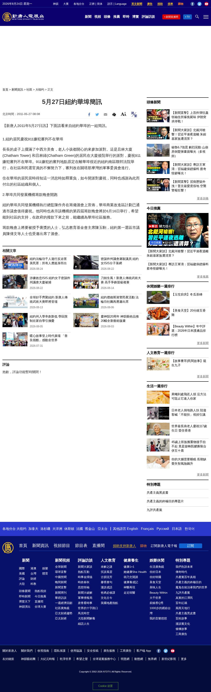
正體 (92, 3)
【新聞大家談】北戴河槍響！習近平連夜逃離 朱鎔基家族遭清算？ (188, 134)
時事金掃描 (85, 577)
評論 (22, 578)
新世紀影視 (169, 659)
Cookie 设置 (105, 685)
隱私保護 (60, 650)
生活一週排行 (157, 386)
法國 (79, 528)
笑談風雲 (106, 571)
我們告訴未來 (184, 566)
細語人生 (83, 623)
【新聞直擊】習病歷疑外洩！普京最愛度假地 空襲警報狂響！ (188, 186)
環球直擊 (61, 571)
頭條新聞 (154, 102)
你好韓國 (155, 577)
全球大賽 (40, 606)
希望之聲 (82, 659)
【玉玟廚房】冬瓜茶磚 (186, 294)
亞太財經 (61, 618)
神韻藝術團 (28, 659)
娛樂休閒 (157, 560)
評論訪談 (148, 16)
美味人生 (155, 587)
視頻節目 (62, 545)
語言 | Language (117, 3)
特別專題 (154, 484)
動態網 (138, 659)
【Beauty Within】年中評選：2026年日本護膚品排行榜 (188, 330)
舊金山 (90, 528)
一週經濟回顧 (63, 603)
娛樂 (45, 568)
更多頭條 (203, 198)
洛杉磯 (45, 528)
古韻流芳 (106, 577)
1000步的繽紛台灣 (160, 610)
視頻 (97, 16)
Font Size (124, 114)
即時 (126, 16)
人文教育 (108, 560)
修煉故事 (181, 628)
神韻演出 (24, 606)
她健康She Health (135, 571)
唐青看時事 (85, 603)
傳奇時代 (181, 571)
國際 (22, 568)
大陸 (22, 583)
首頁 (5, 89)
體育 (45, 573)
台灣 (33, 573)
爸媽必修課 (108, 592)
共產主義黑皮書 (157, 492)
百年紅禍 (181, 603)
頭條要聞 (24, 591)
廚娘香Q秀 (156, 603)
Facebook (192, 4)
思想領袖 (83, 587)
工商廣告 (181, 634)
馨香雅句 (106, 582)
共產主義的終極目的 (189, 582)
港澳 (33, 568)
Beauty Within (159, 592)
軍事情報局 (85, 597)
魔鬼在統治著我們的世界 (191, 587)
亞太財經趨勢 (63, 613)
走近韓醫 (129, 592)
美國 (22, 573)
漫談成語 (106, 587)
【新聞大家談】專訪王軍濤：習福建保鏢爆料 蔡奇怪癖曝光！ (188, 169)
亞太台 (103, 528)
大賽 (66, 3)
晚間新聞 (61, 582)
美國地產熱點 (109, 603)
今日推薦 (154, 208)
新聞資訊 (17, 89)
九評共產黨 (154, 510)
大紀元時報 (47, 659)
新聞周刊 (61, 592)
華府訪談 (61, 597)
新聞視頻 (62, 560)
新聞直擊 (61, 587)
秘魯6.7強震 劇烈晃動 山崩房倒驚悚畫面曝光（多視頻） (189, 151)
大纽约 (39, 89)
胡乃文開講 (131, 577)
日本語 (177, 528)
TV (188, 16)
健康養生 (131, 560)
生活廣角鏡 (157, 566)
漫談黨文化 (183, 623)
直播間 (98, 545)
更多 (184, 659)
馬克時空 (83, 613)
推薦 (116, 16)
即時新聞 (24, 596)
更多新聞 (203, 343)
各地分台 (79, 3)
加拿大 (33, 528)
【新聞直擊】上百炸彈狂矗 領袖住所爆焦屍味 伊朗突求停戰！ (190, 117)
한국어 (190, 528)
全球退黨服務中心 (104, 659)
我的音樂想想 (158, 618)
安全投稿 (92, 650)
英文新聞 (136, 3)
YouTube (206, 4)
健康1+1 (129, 566)
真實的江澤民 (184, 597)
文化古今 (106, 597)
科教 (33, 583)
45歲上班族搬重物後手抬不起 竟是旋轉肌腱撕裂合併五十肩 (188, 446)
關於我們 (27, 650)
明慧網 (125, 659)
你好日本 (155, 571)
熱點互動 (83, 571)
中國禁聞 (61, 577)
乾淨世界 (65, 659)
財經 (33, 578)
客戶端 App (143, 650)
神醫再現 (129, 587)
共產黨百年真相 (186, 577)
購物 (180, 3)
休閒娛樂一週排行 (160, 286)
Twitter (199, 4)
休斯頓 (69, 528)
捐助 (160, 3)
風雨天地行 (183, 608)
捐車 (170, 3)
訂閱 (190, 546)
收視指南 (43, 650)
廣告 (149, 3)
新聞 (88, 16)
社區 (29, 89)
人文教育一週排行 (160, 353)
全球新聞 (61, 566)
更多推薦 (203, 276)
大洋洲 (57, 528)
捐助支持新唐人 (124, 546)
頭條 (107, 16)
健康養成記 (131, 582)
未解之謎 (106, 566)
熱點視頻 (40, 591)
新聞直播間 (172, 16)
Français (147, 528)
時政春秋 (83, 582)
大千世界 (155, 597)
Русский (163, 528)
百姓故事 (181, 618)
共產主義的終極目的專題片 (165, 501)
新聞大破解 (85, 592)
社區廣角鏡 (62, 608)
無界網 (152, 659)
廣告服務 (109, 650)
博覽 (135, 16)
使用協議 (76, 650)
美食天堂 (155, 582)
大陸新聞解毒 (86, 618)
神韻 (55, 3)
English (132, 528)
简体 (99, 3)
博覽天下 (24, 601)
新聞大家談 (85, 566)
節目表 (81, 545)
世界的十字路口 (88, 608)
